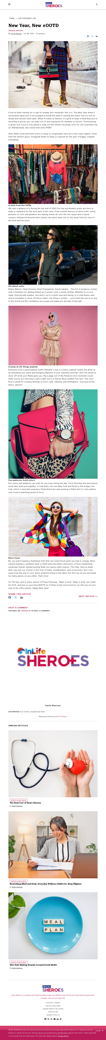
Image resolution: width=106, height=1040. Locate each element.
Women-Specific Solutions (53, 1009)
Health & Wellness (53, 1006)
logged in (26, 611)
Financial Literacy (53, 1003)
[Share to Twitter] (92, 36)
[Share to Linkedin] (97, 36)
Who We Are (53, 1012)
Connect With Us (53, 1015)
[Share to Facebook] (88, 36)
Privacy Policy (63, 1036)
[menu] (10, 4)
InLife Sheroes (16, 34)
